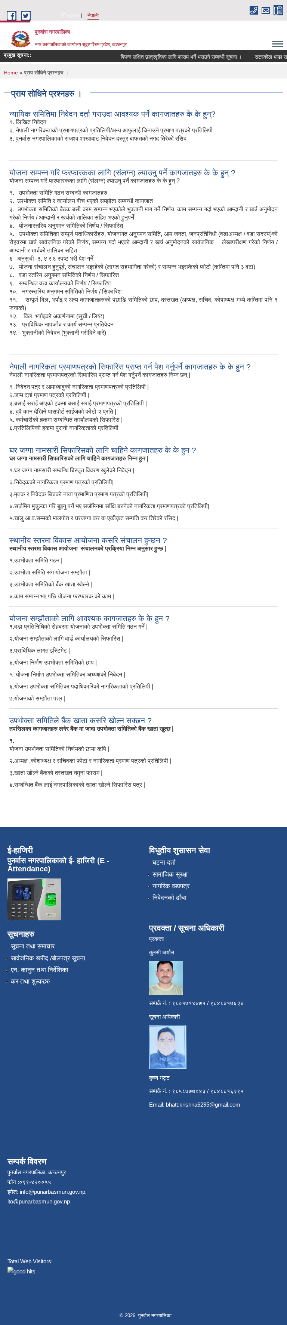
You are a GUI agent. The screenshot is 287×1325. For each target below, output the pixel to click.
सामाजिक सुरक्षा (170, 874)
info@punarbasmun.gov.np (52, 1191)
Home (11, 73)
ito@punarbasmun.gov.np (38, 1201)
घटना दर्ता (164, 862)
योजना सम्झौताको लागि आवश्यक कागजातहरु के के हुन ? (89, 618)
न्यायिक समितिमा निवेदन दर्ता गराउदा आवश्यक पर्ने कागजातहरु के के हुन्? (112, 114)
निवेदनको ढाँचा (169, 897)
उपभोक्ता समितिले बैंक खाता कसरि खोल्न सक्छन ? (80, 720)
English (70, 15)
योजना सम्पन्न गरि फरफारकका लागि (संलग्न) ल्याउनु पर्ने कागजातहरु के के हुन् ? (122, 172)
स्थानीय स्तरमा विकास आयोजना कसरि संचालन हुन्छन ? (88, 540)
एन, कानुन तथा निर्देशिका (39, 969)
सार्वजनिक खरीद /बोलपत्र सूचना (48, 958)
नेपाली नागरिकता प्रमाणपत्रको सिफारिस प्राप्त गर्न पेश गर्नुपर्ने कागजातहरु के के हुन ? (130, 366)
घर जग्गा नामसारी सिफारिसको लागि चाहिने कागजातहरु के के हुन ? (102, 450)
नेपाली (93, 15)
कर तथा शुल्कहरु (30, 981)
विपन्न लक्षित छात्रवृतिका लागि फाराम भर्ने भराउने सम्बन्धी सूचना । (174, 57)
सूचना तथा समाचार (33, 946)
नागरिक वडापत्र (170, 886)
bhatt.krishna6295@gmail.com (203, 1104)
